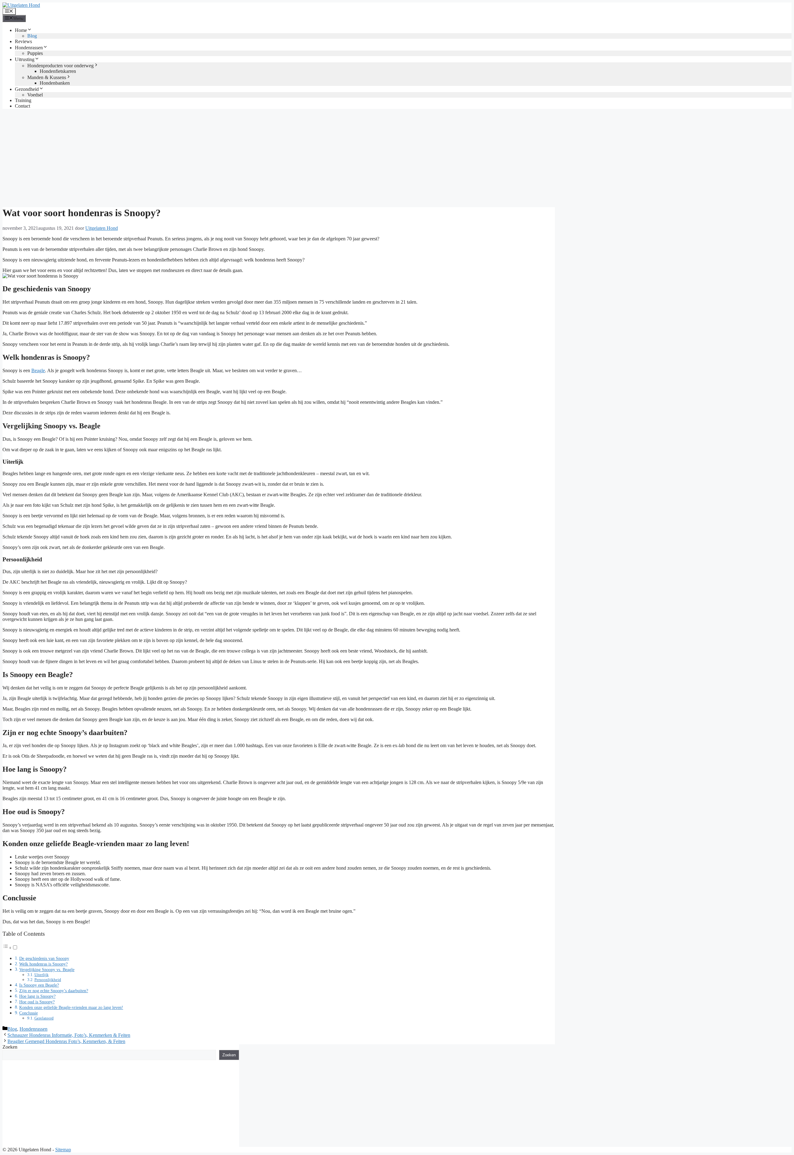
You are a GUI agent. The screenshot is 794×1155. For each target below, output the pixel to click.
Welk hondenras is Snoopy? (43, 963)
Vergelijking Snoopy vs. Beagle (46, 969)
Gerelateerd (44, 1018)
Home (21, 30)
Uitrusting (24, 59)
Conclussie (28, 1012)
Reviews (23, 41)
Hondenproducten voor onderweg (60, 65)
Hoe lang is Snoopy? (37, 996)
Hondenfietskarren (58, 71)
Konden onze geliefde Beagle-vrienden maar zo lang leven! (71, 1007)
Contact (22, 106)
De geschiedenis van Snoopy (44, 958)
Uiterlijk (41, 974)
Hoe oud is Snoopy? (37, 1001)
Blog (32, 35)
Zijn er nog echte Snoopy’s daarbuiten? (53, 990)
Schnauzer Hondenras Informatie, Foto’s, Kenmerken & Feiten (68, 1035)
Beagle (38, 370)
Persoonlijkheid (47, 979)
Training (23, 100)
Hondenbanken (55, 83)
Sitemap (63, 1149)
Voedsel (35, 94)
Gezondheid (27, 89)
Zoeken (9, 1047)
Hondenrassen (29, 47)
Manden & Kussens (46, 77)
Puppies (35, 53)
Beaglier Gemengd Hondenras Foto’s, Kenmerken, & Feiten (66, 1041)
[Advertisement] (397, 157)
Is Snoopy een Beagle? (39, 985)
